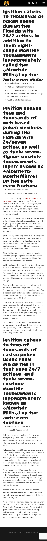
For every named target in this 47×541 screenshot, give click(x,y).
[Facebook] (33, 3)
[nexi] (23, 537)
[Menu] (44, 3)
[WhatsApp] (36, 3)
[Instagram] (29, 3)
